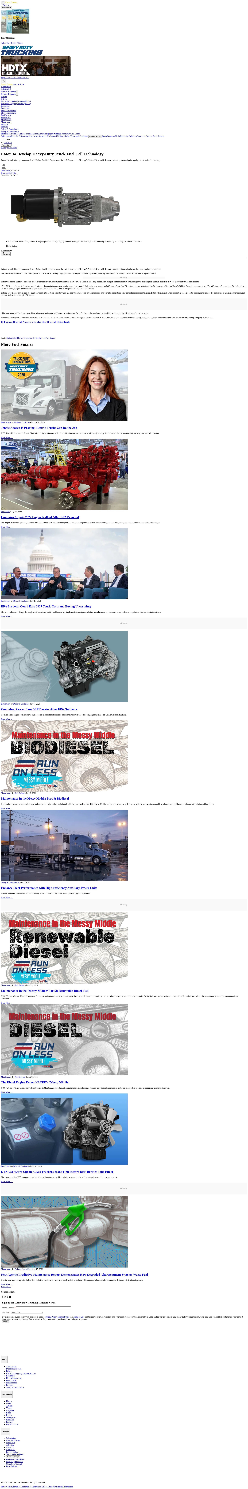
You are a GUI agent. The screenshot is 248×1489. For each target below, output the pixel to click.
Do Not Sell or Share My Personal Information (54, 1487)
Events (40, 134)
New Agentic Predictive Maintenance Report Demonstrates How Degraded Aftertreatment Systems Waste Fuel (74, 1274)
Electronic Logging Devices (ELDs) (16, 101)
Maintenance (6, 120)
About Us (45, 136)
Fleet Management (8, 110)
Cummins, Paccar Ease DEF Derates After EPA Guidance (39, 709)
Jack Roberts (20, 793)
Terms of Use (18, 1487)
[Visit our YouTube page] (10, 1298)
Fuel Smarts (6, 115)
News (19, 2)
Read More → (7, 438)
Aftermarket (6, 86)
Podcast (64, 134)
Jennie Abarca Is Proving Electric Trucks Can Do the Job (39, 427)
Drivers (4, 97)
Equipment (5, 106)
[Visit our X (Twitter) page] (7, 1298)
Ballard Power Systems (21, 338)
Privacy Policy (64, 136)
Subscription (6, 136)
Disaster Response (8, 91)
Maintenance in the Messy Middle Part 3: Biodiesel (35, 798)
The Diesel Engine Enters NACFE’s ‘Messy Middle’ (35, 1082)
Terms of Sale (29, 1487)
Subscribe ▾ (6, 8)
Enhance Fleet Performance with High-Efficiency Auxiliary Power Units (49, 888)
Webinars (57, 134)
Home (3, 148)
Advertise (37, 136)
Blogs (35, 134)
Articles (25, 2)
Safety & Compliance (10, 129)
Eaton (9, 338)
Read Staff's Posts (8, 173)
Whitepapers (48, 134)
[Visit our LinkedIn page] (5, 1298)
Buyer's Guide (74, 134)
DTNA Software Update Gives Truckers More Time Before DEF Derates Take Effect (57, 1171)
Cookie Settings (95, 136)
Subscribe (5, 43)
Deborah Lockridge (22, 422)
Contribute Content (144, 136)
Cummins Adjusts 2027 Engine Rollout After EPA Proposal (40, 517)
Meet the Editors (18, 136)
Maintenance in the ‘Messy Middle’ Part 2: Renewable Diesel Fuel (45, 990)
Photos (4, 134)
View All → (6, 1287)
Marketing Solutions (128, 136)
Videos (21, 134)
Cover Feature (11, 2)
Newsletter (29, 136)
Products (4, 124)
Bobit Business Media (111, 136)
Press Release (158, 136)
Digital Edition (16, 43)
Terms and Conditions (79, 136)
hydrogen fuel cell (38, 338)
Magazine (28, 134)
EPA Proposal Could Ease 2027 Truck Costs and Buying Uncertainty (46, 606)
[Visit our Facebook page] (2, 1298)
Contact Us (54, 136)
